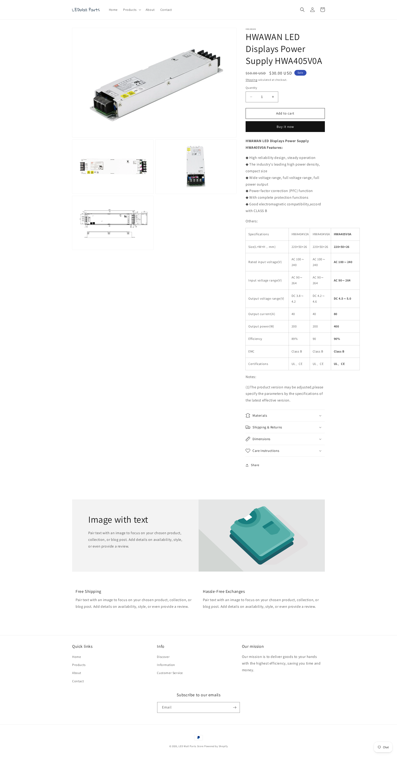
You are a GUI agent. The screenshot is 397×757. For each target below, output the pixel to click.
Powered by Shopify (216, 746)
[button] (131, 9)
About (76, 673)
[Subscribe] (235, 707)
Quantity (251, 88)
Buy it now (285, 126)
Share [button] (255, 465)
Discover (163, 657)
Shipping (251, 79)
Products (79, 665)
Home (76, 657)
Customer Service (170, 673)
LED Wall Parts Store (191, 746)
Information (166, 665)
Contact (78, 681)
